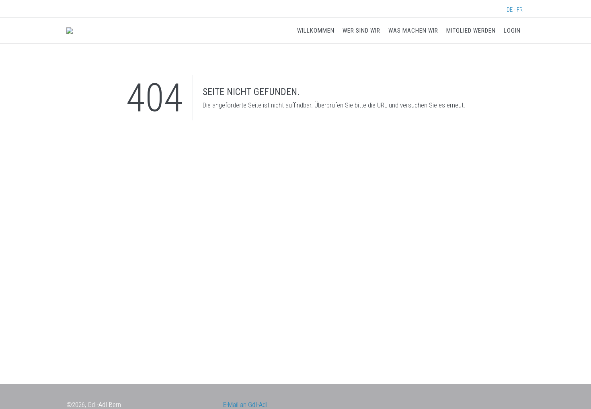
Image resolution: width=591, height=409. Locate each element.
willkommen (315, 30)
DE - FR (515, 9)
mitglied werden (471, 30)
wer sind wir (361, 30)
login (512, 30)
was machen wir (413, 30)
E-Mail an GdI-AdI (245, 405)
